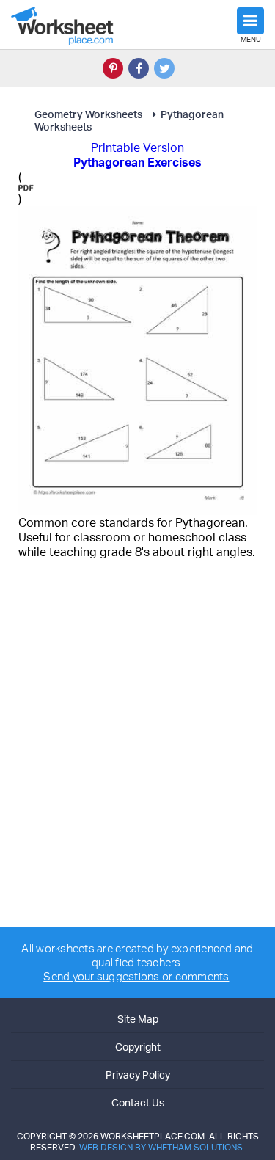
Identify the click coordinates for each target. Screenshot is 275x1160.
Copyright (138, 1046)
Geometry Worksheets (88, 114)
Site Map (137, 1019)
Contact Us (137, 1102)
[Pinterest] (113, 68)
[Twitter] (164, 68)
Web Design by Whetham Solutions (161, 1147)
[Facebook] (138, 68)
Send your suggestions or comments (136, 976)
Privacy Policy (138, 1074)
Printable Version (137, 147)
